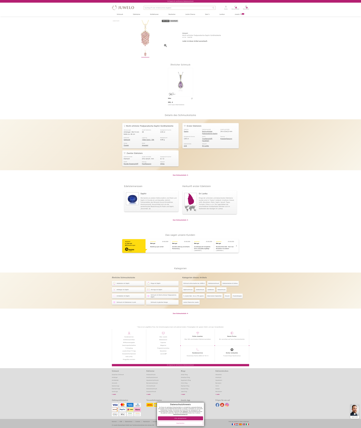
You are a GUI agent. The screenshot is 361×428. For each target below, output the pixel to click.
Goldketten (211, 290)
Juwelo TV (239, 14)
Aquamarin (219, 380)
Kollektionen (154, 14)
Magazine (163, 345)
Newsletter (163, 351)
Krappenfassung (226, 139)
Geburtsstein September (214, 296)
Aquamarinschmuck (152, 380)
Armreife (114, 383)
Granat (218, 389)
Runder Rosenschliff (131, 164)
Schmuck (120, 14)
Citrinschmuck (150, 386)
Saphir (186, 131)
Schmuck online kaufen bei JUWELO (194, 283)
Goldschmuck (200, 290)
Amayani (145, 145)
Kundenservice (128, 337)
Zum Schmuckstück (179, 175)
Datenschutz (128, 422)
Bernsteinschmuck (152, 383)
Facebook (217, 405)
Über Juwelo (163, 337)
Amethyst (218, 377)
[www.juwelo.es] (240, 424)
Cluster (126, 145)
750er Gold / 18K (148, 140)
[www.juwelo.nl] (236, 424)
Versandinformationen (129, 354)
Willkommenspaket (129, 342)
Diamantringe (116, 389)
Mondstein (219, 392)
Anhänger (115, 377)
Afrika (162, 164)
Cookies (137, 422)
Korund (227, 296)
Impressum (146, 422)
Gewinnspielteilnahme (129, 345)
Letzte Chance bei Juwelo (191, 302)
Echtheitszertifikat (129, 340)
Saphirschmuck (188, 290)
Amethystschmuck (152, 377)
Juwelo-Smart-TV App (129, 351)
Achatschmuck (151, 375)
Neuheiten (171, 14)
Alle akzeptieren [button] (180, 418)
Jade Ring (184, 392)
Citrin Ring (184, 383)
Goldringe (115, 392)
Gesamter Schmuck (118, 375)
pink (185, 146)
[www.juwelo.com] (244, 424)
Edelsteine (136, 14)
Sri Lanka (205, 146)
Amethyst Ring (185, 377)
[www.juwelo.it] (247, 424)
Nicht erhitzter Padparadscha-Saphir (209, 132)
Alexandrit (219, 375)
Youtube (222, 405)
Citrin (217, 386)
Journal (162, 354)
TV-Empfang (129, 348)
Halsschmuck (222, 290)
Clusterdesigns (237, 296)
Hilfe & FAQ (129, 357)
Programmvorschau (163, 348)
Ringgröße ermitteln (129, 359)
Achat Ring (184, 375)
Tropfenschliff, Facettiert (207, 140)
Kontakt (155, 422)
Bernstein (218, 383)
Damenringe (115, 386)
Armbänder (115, 380)
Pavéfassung (146, 164)
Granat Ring (184, 389)
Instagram (227, 405)
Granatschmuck (151, 392)
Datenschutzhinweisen (179, 414)
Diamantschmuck (151, 389)
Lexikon (222, 14)
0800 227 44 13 (203, 356)
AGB (120, 422)
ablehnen (185, 411)
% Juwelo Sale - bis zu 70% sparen (193, 296)
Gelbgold (127, 140)
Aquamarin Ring (186, 380)
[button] (226, 8)
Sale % (207, 14)
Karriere (114, 422)
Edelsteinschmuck (213, 283)
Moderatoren (163, 340)
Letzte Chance (190, 14)
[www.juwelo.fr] (233, 424)
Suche (213, 8)
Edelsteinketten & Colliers (230, 283)
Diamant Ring (185, 386)
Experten (163, 342)
